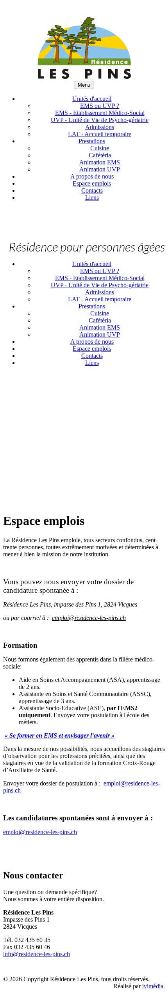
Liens (92, 197)
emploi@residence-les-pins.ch (40, 832)
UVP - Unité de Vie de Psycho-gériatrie (99, 120)
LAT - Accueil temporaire (99, 134)
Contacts (92, 190)
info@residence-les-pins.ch (36, 954)
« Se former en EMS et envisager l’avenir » (59, 735)
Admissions (99, 127)
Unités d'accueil (91, 98)
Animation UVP (99, 169)
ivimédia (152, 986)
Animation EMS (99, 162)
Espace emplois (92, 183)
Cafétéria (100, 155)
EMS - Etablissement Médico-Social (100, 112)
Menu (84, 85)
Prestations (92, 141)
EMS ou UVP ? (99, 105)
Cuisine (99, 148)
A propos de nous (92, 176)
